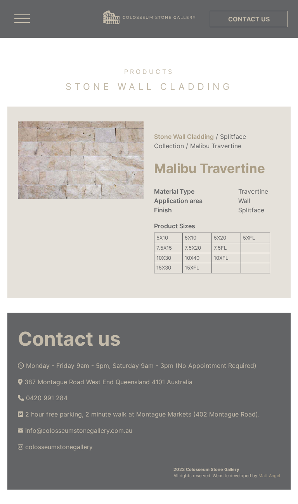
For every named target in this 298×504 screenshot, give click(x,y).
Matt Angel (269, 475)
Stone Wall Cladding (184, 136)
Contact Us (249, 19)
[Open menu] (22, 19)
